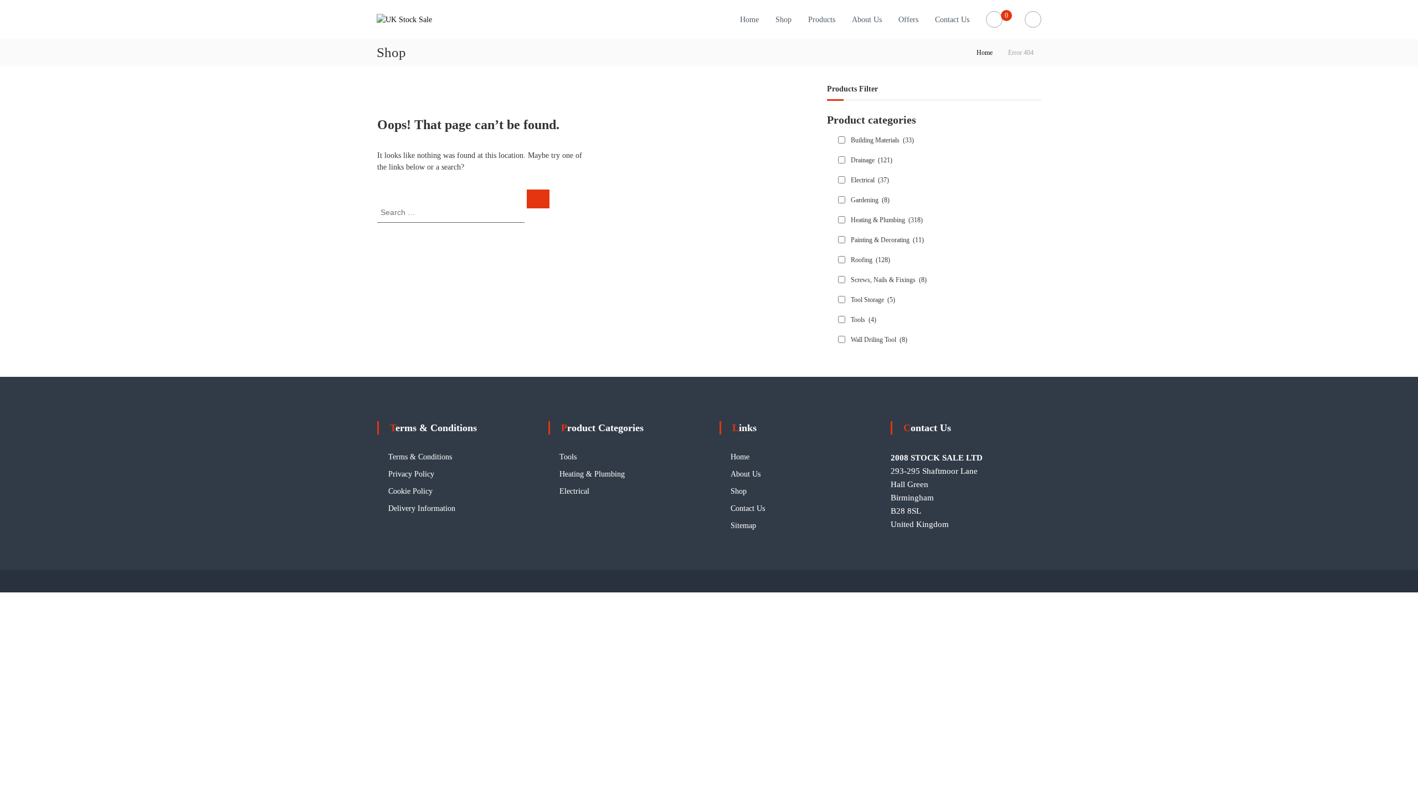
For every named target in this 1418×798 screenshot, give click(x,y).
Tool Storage (873, 300)
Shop (783, 20)
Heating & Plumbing (887, 220)
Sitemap (743, 525)
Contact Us (952, 20)
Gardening (870, 200)
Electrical (870, 180)
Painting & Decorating (887, 240)
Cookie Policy (410, 491)
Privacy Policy (411, 474)
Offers (908, 20)
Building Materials (882, 140)
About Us (867, 20)
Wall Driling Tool (879, 340)
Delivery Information (421, 508)
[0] (994, 20)
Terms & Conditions (420, 457)
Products (821, 20)
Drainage (871, 160)
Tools (863, 320)
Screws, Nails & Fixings (889, 280)
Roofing (870, 260)
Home (749, 20)
